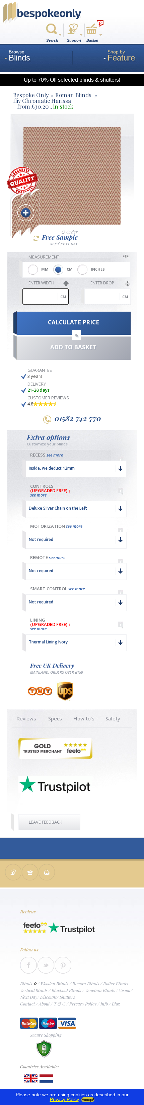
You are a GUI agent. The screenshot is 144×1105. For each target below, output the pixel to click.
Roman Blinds (85, 983)
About (44, 1004)
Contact (27, 1004)
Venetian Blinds (100, 990)
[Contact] (13, 873)
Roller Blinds (115, 983)
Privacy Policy (82, 1004)
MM (45, 269)
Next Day (28, 997)
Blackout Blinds (66, 990)
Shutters (67, 997)
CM (70, 269)
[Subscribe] (47, 873)
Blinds (26, 983)
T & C (59, 1004)
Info (104, 1004)
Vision (125, 990)
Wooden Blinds (54, 983)
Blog (116, 1004)
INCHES (98, 269)
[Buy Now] (30, 873)
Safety (112, 718)
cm (63, 296)
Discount (48, 997)
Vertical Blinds (34, 990)
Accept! (88, 1100)
